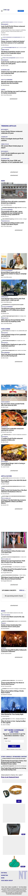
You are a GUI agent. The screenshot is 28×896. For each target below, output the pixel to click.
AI (17, 887)
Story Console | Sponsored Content (14, 756)
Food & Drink (5, 329)
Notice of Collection (11, 749)
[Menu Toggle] (2, 11)
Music (3, 611)
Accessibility (14, 887)
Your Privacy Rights (23, 887)
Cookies (9, 887)
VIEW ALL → (22, 590)
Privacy (20, 749)
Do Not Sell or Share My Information (14, 893)
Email (6, 738)
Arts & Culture (6, 476)
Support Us (20, 10)
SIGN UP (14, 746)
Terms (16, 749)
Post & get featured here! (10, 777)
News (3, 181)
